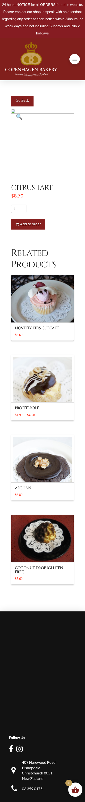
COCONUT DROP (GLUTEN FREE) (39, 570)
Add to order (30, 223)
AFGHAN (23, 488)
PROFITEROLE (27, 408)
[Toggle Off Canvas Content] (74, 59)
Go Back (22, 100)
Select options (44, 395)
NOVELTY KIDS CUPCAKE (37, 328)
